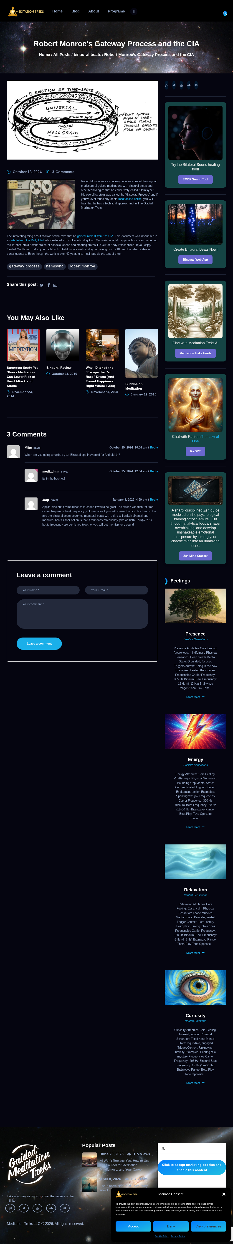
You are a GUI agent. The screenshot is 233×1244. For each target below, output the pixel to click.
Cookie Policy (162, 1236)
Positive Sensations (195, 639)
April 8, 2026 (110, 1179)
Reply (154, 447)
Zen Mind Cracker (195, 556)
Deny (171, 1226)
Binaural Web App (195, 259)
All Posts (62, 54)
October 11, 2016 (64, 374)
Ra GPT (195, 451)
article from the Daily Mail (27, 240)
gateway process (24, 266)
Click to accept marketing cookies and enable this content (192, 1167)
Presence (195, 633)
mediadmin (50, 471)
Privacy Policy (178, 1236)
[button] (224, 1194)
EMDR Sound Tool (195, 179)
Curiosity (195, 1015)
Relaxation (195, 889)
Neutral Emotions (195, 1021)
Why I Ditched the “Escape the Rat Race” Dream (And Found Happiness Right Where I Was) (100, 377)
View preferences (208, 1226)
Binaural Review (58, 367)
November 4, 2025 (104, 392)
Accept (133, 1226)
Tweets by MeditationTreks (192, 1167)
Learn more (193, 697)
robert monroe (82, 266)
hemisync (54, 266)
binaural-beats (87, 55)
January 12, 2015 (143, 394)
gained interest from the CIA (95, 236)
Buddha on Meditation (134, 386)
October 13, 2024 (27, 172)
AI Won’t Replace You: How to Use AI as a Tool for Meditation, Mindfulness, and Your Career (124, 1165)
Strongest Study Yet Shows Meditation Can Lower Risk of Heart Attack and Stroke (22, 377)
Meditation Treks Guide (195, 353)
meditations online (130, 199)
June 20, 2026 (112, 1154)
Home (44, 55)
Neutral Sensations (195, 895)
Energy (195, 759)
